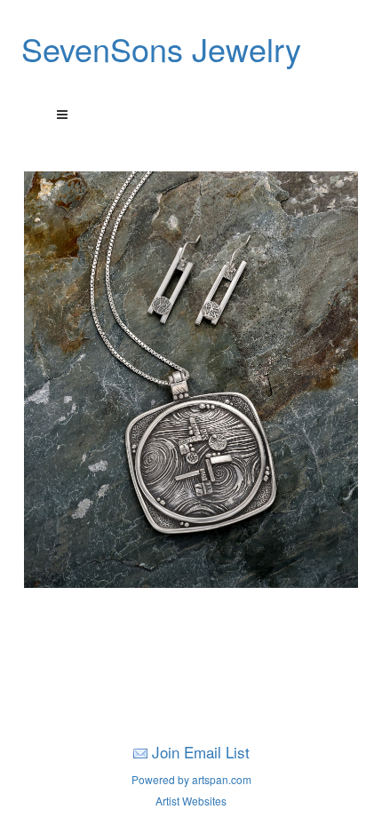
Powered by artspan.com (191, 779)
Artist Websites (191, 800)
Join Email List (201, 752)
